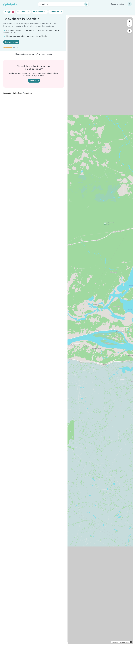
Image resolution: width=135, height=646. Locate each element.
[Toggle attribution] (131, 642)
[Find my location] (129, 31)
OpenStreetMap (124, 642)
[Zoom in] (129, 21)
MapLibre (115, 642)
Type (10, 12)
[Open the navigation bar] (130, 4)
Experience (24, 12)
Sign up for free (11, 42)
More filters (57, 12)
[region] (100, 330)
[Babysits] (10, 4)
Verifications (40, 12)
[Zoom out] (129, 25)
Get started (34, 81)
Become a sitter (118, 4)
